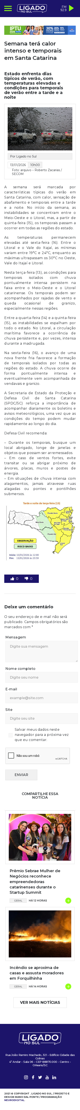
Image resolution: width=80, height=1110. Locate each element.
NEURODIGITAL (14, 1100)
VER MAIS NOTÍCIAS (40, 1002)
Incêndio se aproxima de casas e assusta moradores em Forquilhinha (37, 973)
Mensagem (15, 637)
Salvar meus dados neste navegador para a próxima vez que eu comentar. (42, 735)
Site (8, 710)
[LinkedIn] (54, 1078)
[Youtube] (47, 1078)
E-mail (11, 689)
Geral (18, 900)
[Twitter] (40, 1078)
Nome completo (20, 669)
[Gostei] (13, 579)
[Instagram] (26, 1078)
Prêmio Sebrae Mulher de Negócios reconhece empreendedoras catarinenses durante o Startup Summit (35, 882)
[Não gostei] (27, 579)
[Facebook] (33, 1078)
